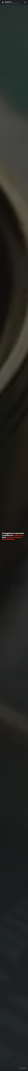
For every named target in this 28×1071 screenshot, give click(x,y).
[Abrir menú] (24, 2)
